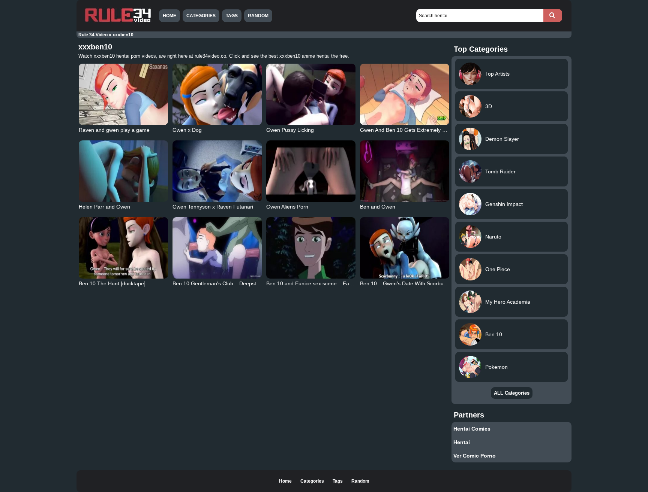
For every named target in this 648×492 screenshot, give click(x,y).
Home (169, 15)
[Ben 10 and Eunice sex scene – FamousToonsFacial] (311, 248)
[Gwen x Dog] (217, 94)
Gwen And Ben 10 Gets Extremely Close (408, 130)
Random (258, 15)
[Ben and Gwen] (404, 171)
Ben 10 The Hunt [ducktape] (112, 283)
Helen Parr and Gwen (104, 207)
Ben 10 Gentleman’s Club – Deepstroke (219, 283)
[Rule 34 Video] (118, 21)
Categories (201, 15)
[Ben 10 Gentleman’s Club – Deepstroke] (217, 248)
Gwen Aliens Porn (287, 207)
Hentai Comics (471, 429)
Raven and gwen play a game (114, 130)
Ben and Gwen (377, 207)
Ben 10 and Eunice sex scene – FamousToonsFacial (328, 283)
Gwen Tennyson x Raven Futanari (212, 207)
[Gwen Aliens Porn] (311, 171)
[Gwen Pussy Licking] (311, 94)
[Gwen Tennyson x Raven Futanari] (217, 171)
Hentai (461, 442)
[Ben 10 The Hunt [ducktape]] (123, 248)
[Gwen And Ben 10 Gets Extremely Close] (404, 94)
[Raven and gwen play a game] (123, 94)
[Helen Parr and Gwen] (123, 171)
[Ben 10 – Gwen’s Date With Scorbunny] (404, 248)
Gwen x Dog (187, 130)
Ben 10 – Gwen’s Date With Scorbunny (406, 283)
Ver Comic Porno (474, 456)
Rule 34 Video (93, 34)
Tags (232, 15)
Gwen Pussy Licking (290, 130)
